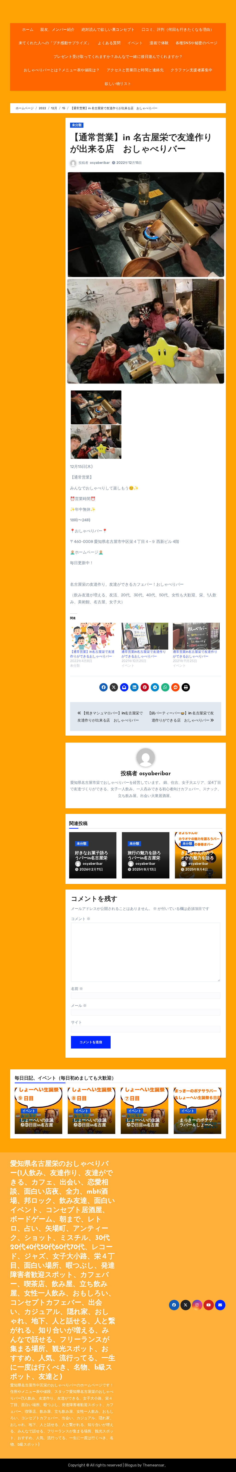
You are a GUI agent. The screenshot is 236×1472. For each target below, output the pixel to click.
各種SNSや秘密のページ (197, 43)
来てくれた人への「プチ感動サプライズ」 (55, 43)
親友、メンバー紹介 (57, 30)
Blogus (131, 1465)
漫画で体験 (159, 43)
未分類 (77, 125)
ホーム (28, 30)
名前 (77, 989)
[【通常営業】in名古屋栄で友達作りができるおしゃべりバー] (93, 636)
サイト (76, 1022)
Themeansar (153, 1465)
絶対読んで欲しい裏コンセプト (108, 30)
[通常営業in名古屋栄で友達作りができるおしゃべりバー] (144, 636)
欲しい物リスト (118, 84)
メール (79, 1005)
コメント (80, 919)
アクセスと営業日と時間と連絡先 (135, 70)
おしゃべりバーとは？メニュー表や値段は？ (62, 70)
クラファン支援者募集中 (191, 70)
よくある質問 (109, 43)
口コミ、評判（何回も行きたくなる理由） (178, 30)
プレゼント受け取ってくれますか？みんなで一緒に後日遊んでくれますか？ (118, 57)
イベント (135, 43)
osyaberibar (100, 163)
